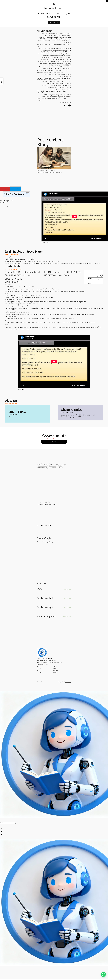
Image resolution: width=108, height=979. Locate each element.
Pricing (45, 74)
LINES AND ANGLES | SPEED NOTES (57, 61)
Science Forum (63, 76)
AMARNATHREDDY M (48, 170)
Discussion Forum (65, 50)
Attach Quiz (67, 35)
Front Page (61, 54)
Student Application (52, 82)
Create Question (48, 50)
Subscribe (68, 83)
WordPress (68, 682)
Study (60, 467)
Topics (67, 89)
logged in (48, 542)
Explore (41, 54)
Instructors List (66, 57)
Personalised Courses (54, 8)
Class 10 (52, 464)
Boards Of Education (59, 37)
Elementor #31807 (60, 52)
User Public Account (48, 97)
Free (57, 464)
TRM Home (47, 95)
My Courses (42, 67)
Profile (49, 74)
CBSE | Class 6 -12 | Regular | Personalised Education (55, 39)
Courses (62, 48)
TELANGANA (57, 85)
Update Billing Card (56, 95)
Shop (69, 76)
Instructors (58, 57)
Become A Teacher (44, 37)
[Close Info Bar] (107, 1)
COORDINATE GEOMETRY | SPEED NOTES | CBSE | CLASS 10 (53, 45)
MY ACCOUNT (66, 65)
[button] (1, 81)
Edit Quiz (52, 52)
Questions (54, 74)
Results (60, 74)
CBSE (69, 37)
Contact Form (60, 41)
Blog (51, 37)
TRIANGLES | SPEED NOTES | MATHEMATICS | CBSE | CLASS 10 (52, 92)
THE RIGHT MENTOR (44, 31)
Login (69, 61)
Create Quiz (56, 50)
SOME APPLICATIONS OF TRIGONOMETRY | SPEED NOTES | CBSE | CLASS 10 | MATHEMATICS (53, 79)
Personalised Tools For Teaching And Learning (55, 69)
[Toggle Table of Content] (26, 193)
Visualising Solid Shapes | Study (46, 504)
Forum (45, 54)
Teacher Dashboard (47, 85)
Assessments (59, 35)
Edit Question (45, 52)
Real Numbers (52, 467)
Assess (5, 189)
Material (63, 464)
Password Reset (56, 67)
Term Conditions (66, 85)
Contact (53, 41)
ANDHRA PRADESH (50, 35)
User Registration (59, 97)
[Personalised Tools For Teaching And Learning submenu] (70, 68)
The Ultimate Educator (58, 89)
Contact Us (67, 41)
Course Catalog (44, 48)
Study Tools (61, 83)
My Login (48, 67)
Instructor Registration (50, 56)
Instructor (68, 54)
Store (44, 82)
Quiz (39, 589)
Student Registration (64, 82)
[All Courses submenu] (70, 33)
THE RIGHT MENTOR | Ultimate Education (59, 87)
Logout (42, 63)
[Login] (64, 106)
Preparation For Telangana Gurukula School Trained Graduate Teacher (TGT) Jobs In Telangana (52, 71)
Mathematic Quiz (45, 598)
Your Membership (65, 102)
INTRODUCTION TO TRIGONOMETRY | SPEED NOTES (56, 59)
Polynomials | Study (45, 502)
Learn (39, 61)
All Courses (66, 33)
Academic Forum (58, 33)
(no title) (45, 33)
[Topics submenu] (70, 89)
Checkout (40, 41)
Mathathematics (42, 467)
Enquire (68, 52)
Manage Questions (54, 63)
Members (45, 65)
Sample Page (67, 74)
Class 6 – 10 (59, 172)
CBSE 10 (45, 464)
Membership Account (54, 65)
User (63, 95)
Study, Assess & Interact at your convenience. (54, 15)
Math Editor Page (65, 63)
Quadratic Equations (47, 616)
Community (47, 41)
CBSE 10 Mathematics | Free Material (46, 172)
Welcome (68, 97)
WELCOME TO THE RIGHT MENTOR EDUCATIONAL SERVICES (51, 99)
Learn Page (44, 61)
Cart (66, 37)
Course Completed (54, 48)
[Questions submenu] (57, 74)
